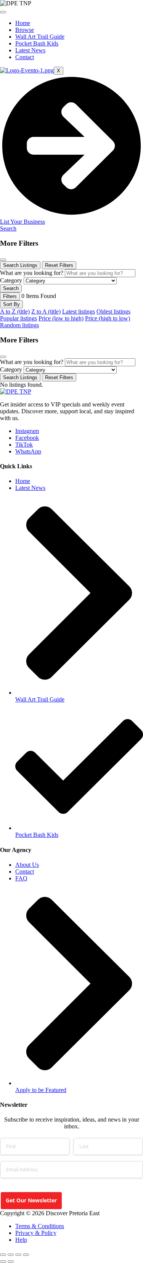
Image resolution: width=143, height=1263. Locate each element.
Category (11, 280)
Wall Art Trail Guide (39, 36)
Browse (24, 30)
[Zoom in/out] (3, 1255)
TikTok (24, 444)
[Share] (18, 1255)
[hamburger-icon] (3, 12)
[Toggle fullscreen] (11, 1255)
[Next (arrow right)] (11, 1261)
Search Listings (20, 265)
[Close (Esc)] (26, 1255)
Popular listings (18, 318)
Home (22, 23)
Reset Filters (59, 265)
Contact (24, 57)
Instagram (27, 431)
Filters (10, 296)
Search (8, 228)
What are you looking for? (31, 273)
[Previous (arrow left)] (3, 1261)
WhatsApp (28, 451)
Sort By (11, 304)
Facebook (27, 438)
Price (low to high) (61, 318)
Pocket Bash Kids (36, 43)
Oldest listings (113, 311)
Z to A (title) (46, 311)
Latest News (30, 50)
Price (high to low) (107, 318)
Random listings (19, 325)
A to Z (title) (15, 311)
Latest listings (78, 311)
